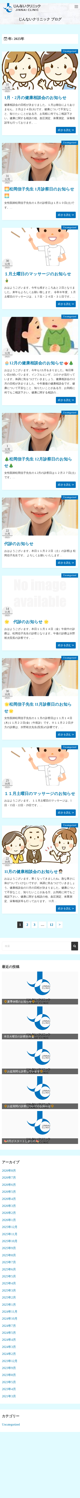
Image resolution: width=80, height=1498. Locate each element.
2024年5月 (9, 1332)
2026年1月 (9, 1220)
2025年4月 (9, 1283)
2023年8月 (9, 1375)
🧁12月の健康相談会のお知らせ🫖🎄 (39, 363)
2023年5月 (9, 1382)
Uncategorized (69, 51)
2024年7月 (9, 1325)
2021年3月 (9, 1396)
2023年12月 (9, 1361)
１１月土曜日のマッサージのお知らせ (39, 793)
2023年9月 (9, 1368)
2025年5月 (9, 1276)
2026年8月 (9, 1170)
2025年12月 (9, 1227)
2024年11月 (9, 1311)
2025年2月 (9, 1297)
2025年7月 (9, 1262)
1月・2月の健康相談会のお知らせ (35, 97)
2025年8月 (9, 1255)
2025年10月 (9, 1241)
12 (51, 925)
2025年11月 (9, 1234)
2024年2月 (9, 1353)
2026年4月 (9, 1198)
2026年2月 (9, 1212)
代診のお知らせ (19, 543)
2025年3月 (9, 1290)
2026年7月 (9, 1177)
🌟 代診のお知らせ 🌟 (26, 621)
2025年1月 (9, 1304)
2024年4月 (9, 1339)
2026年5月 (9, 1191)
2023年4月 (9, 1389)
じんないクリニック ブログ (40, 19)
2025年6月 (9, 1269)
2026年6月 (9, 1184)
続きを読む (65, 130)
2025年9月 (9, 1248)
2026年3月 (9, 1205)
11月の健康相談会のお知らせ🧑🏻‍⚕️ (33, 871)
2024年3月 (9, 1346)
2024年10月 (9, 1318)
